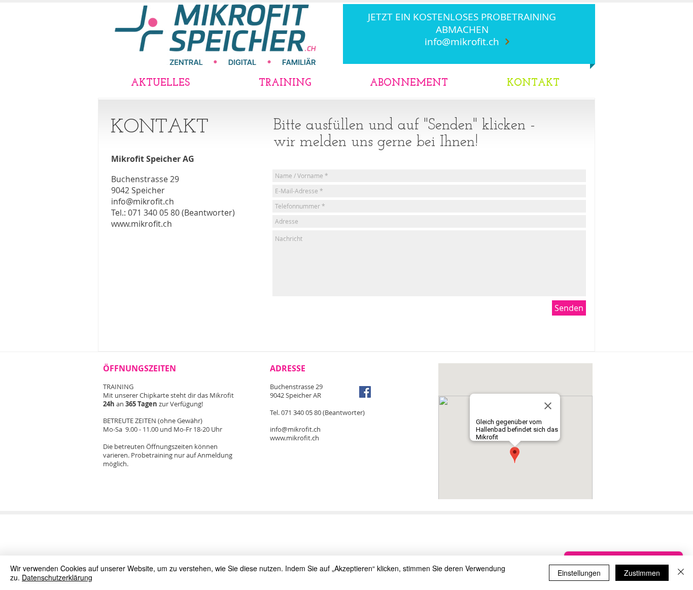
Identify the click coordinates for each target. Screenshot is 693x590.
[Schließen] (681, 573)
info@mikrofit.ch (462, 41)
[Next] (507, 41)
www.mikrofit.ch (141, 223)
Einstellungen (579, 573)
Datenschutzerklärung (57, 577)
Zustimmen (642, 573)
